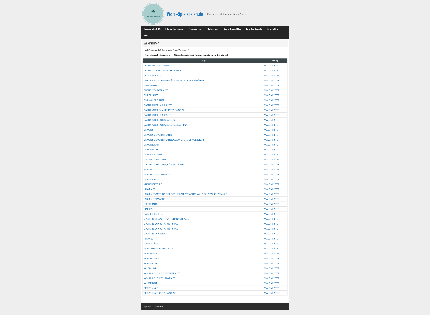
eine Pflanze (151, 95)
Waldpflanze (151, 258)
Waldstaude (151, 263)
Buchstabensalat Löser (233, 29)
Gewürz (148, 129)
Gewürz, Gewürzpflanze (158, 135)
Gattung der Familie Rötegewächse (164, 110)
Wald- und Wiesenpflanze (159, 248)
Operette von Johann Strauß (161, 223)
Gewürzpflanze (153, 154)
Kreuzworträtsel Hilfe (152, 29)
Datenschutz (159, 306)
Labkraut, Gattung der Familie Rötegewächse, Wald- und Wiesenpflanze (185, 194)
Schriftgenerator (213, 29)
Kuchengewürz (153, 184)
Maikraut (149, 209)
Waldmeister (271, 65)
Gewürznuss (151, 149)
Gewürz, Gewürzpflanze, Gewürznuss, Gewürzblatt (174, 139)
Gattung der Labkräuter (158, 115)
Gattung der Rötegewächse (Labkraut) (166, 125)
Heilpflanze (151, 179)
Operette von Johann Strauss (161, 228)
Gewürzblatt (151, 144)
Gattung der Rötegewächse (160, 120)
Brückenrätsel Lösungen (174, 29)
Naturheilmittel (153, 214)
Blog (146, 35)
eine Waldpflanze (154, 100)
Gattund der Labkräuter (158, 105)
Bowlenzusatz (152, 85)
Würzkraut (150, 283)
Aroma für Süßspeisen (157, 65)
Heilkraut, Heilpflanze (157, 174)
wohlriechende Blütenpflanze (162, 273)
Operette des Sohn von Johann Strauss (166, 219)
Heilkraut (149, 169)
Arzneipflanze (152, 75)
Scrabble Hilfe (272, 29)
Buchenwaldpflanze (156, 90)
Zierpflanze (151, 288)
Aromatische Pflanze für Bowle (162, 70)
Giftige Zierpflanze (155, 159)
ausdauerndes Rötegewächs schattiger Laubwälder (174, 80)
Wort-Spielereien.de (185, 14)
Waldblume (150, 253)
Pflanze (148, 238)
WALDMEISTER (271, 228)
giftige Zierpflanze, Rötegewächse (164, 164)
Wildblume (150, 268)
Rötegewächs (152, 243)
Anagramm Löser (195, 29)
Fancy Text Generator (254, 29)
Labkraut (149, 189)
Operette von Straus (156, 233)
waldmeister (271, 80)
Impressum (147, 306)
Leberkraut (150, 204)
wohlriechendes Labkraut (159, 278)
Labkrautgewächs (154, 199)
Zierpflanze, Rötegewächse (160, 293)
